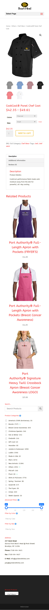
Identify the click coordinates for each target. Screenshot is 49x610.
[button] (40, 35)
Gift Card (13, 442)
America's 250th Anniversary (20, 420)
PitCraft (13, 470)
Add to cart (24, 133)
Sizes (8, 123)
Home (8, 26)
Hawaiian (13, 445)
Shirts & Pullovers (17, 478)
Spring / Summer (16, 481)
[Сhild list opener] (20, 424)
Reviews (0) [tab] (13, 165)
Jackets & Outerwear (19, 449)
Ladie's (13, 453)
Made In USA (15, 456)
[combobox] (11, 593)
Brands (13, 424)
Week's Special (15, 496)
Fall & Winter (15, 435)
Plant (12, 474)
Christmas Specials (17, 431)
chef (36, 144)
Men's (13, 460)
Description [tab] (13, 156)
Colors (9, 117)
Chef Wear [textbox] (11, 594)
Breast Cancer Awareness (20, 428)
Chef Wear (21, 26)
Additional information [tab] (17, 160)
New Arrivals (16, 463)
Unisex (13, 492)
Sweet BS (14, 485)
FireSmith (14, 438)
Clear (40, 122)
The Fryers (14, 488)
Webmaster (24, 607)
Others (14, 26)
